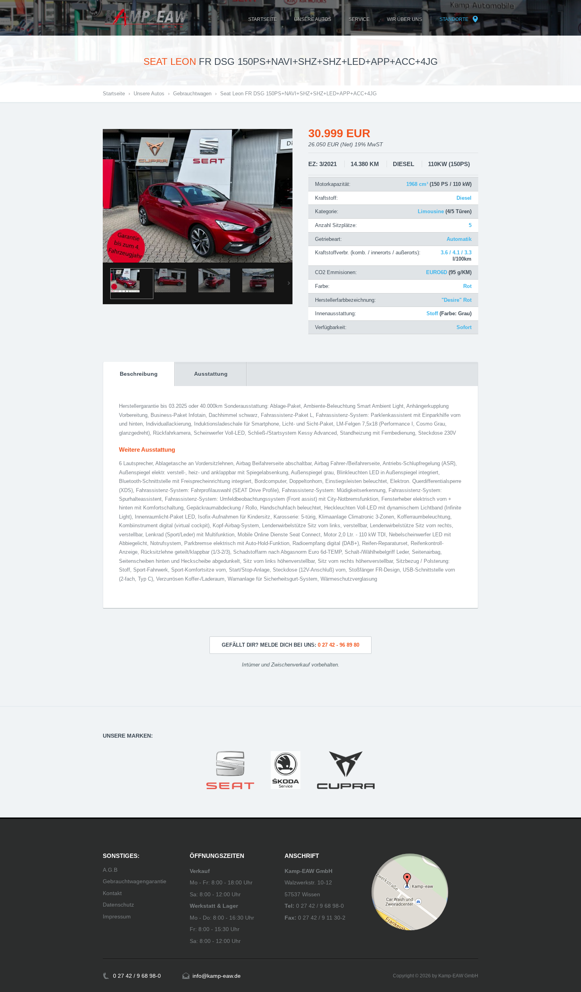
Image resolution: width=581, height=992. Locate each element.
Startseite (114, 94)
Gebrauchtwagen (192, 94)
